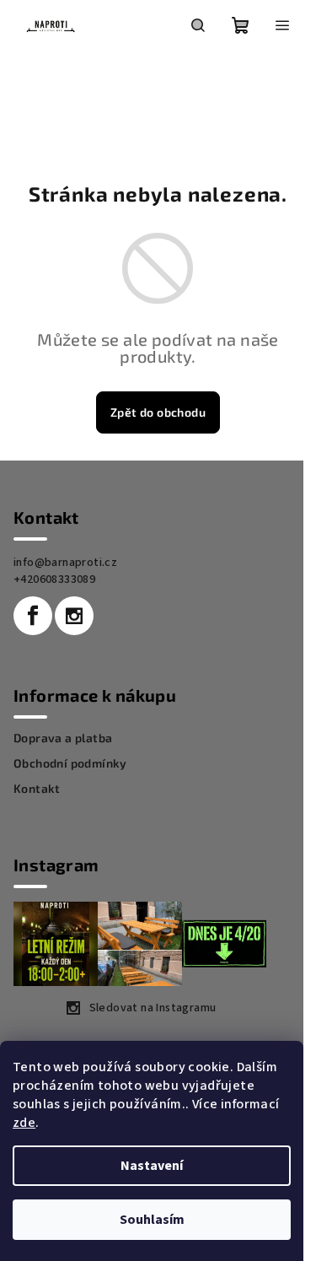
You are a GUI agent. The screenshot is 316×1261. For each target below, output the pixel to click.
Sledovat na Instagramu (153, 1008)
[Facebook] (32, 615)
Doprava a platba (62, 738)
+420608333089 (54, 579)
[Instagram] (74, 615)
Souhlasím (152, 1219)
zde (24, 1122)
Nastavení (152, 1165)
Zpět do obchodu (158, 412)
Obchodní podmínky (70, 763)
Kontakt (37, 789)
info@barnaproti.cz (65, 562)
